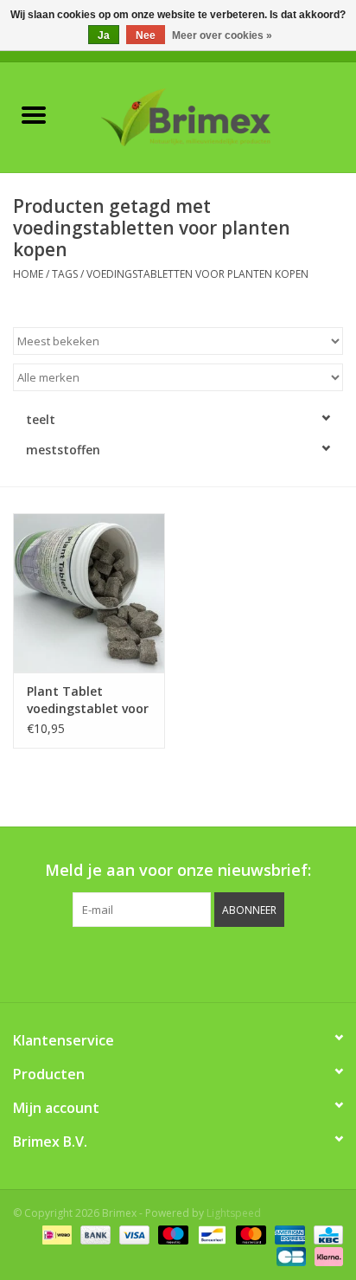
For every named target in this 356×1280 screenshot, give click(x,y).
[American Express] (288, 1234)
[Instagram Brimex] (256, 962)
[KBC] (325, 1234)
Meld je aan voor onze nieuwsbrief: (178, 870)
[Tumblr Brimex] (224, 962)
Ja (104, 35)
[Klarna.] (325, 1256)
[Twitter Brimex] (131, 962)
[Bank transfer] (93, 1234)
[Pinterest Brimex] (162, 962)
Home (28, 274)
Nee (146, 35)
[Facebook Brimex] (100, 962)
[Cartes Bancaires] (289, 1256)
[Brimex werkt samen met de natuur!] (211, 115)
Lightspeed (234, 1213)
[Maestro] (171, 1234)
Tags (65, 274)
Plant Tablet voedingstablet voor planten (88, 700)
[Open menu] (33, 114)
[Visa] (132, 1234)
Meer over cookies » (222, 35)
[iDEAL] (55, 1234)
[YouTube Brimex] (193, 962)
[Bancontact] (210, 1234)
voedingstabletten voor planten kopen (197, 274)
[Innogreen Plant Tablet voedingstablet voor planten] (89, 592)
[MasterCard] (249, 1234)
